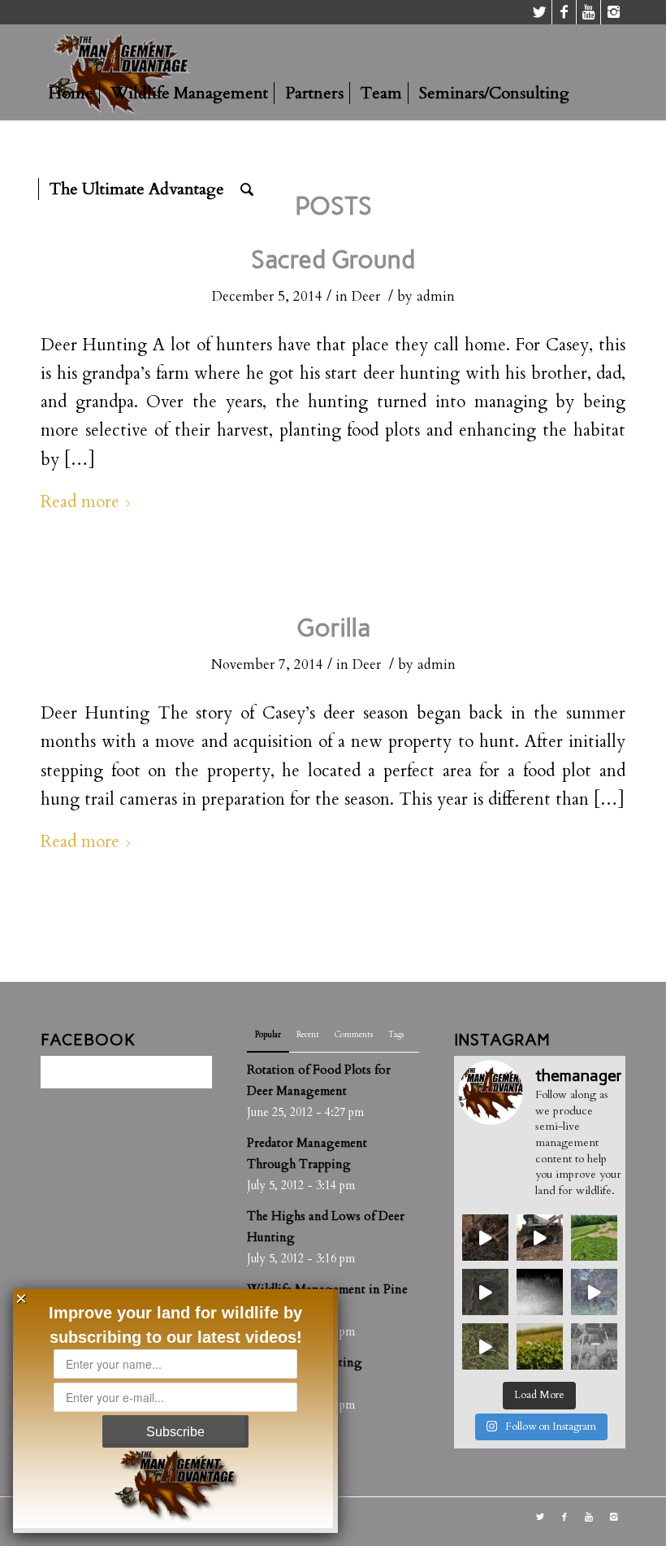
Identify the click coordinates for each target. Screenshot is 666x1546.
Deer (366, 296)
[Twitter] (539, 12)
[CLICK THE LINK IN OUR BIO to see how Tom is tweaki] (485, 1346)
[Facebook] (564, 12)
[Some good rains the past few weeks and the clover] (540, 1346)
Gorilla (333, 628)
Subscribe (175, 1432)
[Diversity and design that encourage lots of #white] (594, 1237)
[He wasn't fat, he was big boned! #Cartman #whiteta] (594, 1292)
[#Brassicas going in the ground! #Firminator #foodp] (540, 1237)
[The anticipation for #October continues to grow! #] (540, 1292)
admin (436, 296)
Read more (80, 502)
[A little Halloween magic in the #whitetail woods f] (485, 1237)
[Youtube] (588, 12)
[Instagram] (613, 12)
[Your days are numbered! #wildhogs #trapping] (594, 1346)
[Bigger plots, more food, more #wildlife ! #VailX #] (485, 1292)
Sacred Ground (333, 260)
